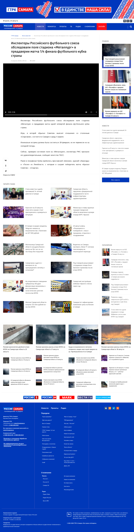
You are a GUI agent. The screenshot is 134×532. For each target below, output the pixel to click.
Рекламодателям (69, 489)
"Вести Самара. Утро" (70, 416)
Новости (40, 26)
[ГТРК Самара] (13, 26)
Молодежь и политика (48, 444)
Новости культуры (69, 433)
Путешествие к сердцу (70, 450)
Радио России (47, 497)
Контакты (67, 486)
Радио (78, 26)
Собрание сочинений (48, 459)
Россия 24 (46, 482)
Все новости (115, 180)
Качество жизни (68, 444)
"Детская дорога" (47, 420)
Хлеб (43, 462)
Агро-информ (68, 430)
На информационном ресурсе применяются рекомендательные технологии (15, 445)
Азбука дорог (68, 427)
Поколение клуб (47, 452)
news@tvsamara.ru (19, 423)
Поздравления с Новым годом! (49, 448)
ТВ (71, 26)
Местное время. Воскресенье (46, 439)
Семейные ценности (48, 455)
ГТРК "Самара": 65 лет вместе (48, 431)
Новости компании (69, 479)
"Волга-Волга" (68, 447)
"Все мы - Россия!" (69, 423)
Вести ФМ (46, 500)
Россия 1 (45, 478)
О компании (90, 26)
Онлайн (102, 26)
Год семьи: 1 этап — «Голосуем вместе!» (69, 461)
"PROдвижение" (68, 420)
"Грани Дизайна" (47, 416)
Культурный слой (69, 437)
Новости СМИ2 (9, 175)
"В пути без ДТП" (69, 457)
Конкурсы (52, 26)
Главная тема (46, 427)
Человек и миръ (68, 440)
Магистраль (45, 435)
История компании (69, 476)
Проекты (62, 26)
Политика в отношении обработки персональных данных (15, 439)
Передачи (45, 413)
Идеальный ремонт (69, 454)
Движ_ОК (67, 465)
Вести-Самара (46, 423)
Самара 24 (46, 485)
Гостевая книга (68, 482)
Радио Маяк (46, 494)
